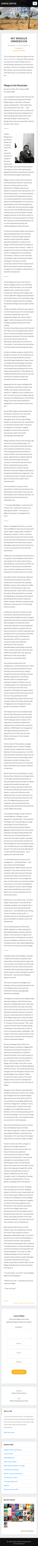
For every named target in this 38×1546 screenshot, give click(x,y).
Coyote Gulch (8, 1454)
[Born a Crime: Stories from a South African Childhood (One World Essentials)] (13, 1519)
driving (16, 1303)
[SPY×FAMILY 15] (21, 1513)
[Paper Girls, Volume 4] (32, 1507)
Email (19, 1353)
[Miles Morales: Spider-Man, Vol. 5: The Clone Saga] (32, 1513)
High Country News (10, 1462)
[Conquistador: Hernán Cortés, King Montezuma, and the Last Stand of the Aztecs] (21, 1519)
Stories (6, 1301)
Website (19, 1362)
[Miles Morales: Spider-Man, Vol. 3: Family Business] (25, 1519)
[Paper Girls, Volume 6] (13, 1507)
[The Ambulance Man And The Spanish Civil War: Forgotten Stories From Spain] (9, 1519)
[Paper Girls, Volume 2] (13, 1513)
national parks (29, 1303)
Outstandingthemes (19, 1544)
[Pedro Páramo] (28, 1513)
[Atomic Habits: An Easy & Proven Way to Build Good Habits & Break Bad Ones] (9, 1513)
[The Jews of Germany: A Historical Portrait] (6, 1507)
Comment (19, 1327)
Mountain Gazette (10, 59)
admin (13, 45)
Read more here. (9, 1432)
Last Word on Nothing (11, 1470)
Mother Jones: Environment (13, 1474)
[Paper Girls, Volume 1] (17, 1513)
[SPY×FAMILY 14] (32, 1519)
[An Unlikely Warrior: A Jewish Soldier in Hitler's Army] (6, 1525)
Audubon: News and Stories (13, 1450)
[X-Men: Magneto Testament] (25, 1507)
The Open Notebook (10, 1481)
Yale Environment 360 (11, 1489)
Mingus (21, 1303)
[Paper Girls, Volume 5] (17, 1507)
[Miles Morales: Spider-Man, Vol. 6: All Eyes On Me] (25, 1513)
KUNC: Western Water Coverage (14, 1466)
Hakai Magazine (9, 1458)
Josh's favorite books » (27, 1531)
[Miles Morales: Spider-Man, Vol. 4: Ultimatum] (17, 1519)
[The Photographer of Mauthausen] (6, 1519)
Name (19, 1343)
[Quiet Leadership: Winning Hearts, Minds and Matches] (9, 1506)
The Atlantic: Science (11, 1477)
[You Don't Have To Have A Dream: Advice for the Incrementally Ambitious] (28, 1507)
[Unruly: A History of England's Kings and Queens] (21, 1506)
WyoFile (6, 1485)
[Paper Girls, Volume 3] (6, 1513)
